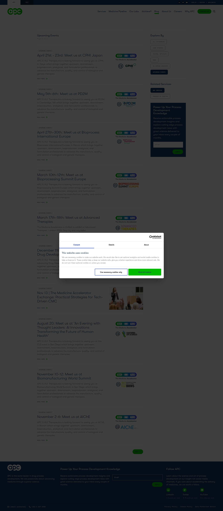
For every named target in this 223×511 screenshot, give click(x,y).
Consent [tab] (76, 245)
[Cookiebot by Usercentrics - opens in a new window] (151, 237)
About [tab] (146, 245)
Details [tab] (111, 245)
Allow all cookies (144, 272)
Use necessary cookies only (111, 272)
